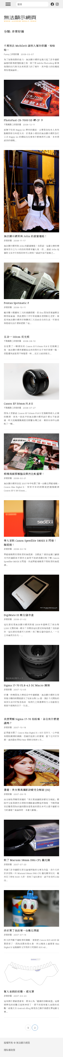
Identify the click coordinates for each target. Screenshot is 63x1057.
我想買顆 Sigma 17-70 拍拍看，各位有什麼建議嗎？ (31, 721)
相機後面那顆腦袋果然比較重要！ (24, 474)
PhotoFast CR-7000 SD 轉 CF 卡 (23, 120)
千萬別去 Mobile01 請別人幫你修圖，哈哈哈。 (29, 48)
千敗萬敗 (8, 124)
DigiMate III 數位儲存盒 (19, 615)
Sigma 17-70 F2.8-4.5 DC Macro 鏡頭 (27, 685)
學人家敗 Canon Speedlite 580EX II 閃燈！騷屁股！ (30, 543)
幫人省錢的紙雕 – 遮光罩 (19, 991)
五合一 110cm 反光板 (16, 337)
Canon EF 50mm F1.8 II (18, 403)
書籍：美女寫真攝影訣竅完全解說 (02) (27, 790)
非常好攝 (15, 54)
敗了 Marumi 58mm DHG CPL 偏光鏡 (27, 860)
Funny (7, 54)
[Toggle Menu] (8, 4)
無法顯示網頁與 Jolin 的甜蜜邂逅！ (25, 236)
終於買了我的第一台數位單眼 (21, 930)
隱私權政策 (9, 1049)
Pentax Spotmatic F (16, 303)
